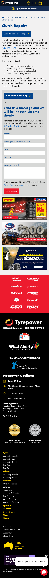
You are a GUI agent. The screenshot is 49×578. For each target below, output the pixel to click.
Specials (7, 505)
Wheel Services (9, 499)
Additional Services (11, 502)
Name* (7, 133)
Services (7, 480)
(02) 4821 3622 (10, 48)
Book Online (9, 512)
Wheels (6, 471)
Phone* (17, 141)
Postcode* (8, 157)
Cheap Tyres (8, 536)
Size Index (7, 526)
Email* (6, 149)
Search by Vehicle (10, 456)
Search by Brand (10, 462)
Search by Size (9, 459)
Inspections (7, 490)
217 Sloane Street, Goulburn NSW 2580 (23, 387)
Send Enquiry (11, 191)
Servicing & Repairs (11, 493)
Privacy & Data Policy (17, 570)
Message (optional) (11, 165)
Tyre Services (8, 496)
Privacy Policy (9, 185)
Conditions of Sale (31, 570)
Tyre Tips (6, 468)
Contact (7, 508)
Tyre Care (7, 465)
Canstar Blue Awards (11, 530)
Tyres (5, 452)
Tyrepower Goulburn (26, 8)
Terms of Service (25, 185)
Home (6, 17)
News (6, 518)
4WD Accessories (10, 484)
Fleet (5, 515)
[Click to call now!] (28, 3)
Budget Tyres (8, 533)
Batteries (6, 487)
